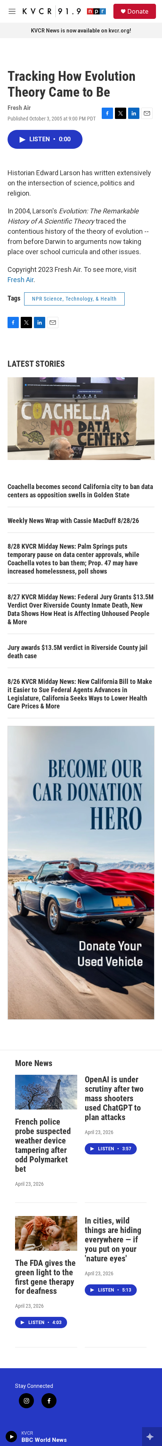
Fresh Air (21, 280)
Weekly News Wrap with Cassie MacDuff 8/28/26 (73, 521)
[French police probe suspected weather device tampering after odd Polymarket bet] (46, 1092)
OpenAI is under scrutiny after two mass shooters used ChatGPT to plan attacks (114, 1098)
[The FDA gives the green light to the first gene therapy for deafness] (46, 1233)
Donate (137, 11)
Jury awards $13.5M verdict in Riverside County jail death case (78, 652)
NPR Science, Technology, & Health (74, 299)
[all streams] (152, 1436)
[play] (11, 1436)
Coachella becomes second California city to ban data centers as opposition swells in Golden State (80, 491)
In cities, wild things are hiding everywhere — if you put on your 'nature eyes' (113, 1239)
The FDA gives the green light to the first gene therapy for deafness (45, 1277)
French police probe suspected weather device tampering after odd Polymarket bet (43, 1145)
